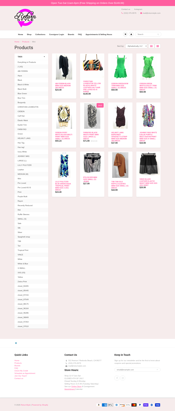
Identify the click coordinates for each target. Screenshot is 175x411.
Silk (19, 228)
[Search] (158, 34)
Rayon (20, 201)
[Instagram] (122, 378)
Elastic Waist (23, 120)
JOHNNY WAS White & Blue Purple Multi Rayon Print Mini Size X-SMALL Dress (148, 136)
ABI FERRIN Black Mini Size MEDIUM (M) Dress (63, 86)
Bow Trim (21, 98)
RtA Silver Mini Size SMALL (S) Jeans (90, 179)
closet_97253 (23, 322)
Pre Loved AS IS (24, 188)
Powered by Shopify (40, 405)
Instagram (138, 9)
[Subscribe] (157, 370)
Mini (19, 179)
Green (20, 134)
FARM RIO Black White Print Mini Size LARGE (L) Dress (91, 135)
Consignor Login (56, 34)
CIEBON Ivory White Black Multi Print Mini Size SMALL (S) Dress (63, 135)
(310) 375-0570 (130, 13)
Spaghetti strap (24, 237)
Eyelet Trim (22, 125)
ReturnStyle (25, 405)
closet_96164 (23, 308)
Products (25, 42)
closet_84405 (23, 286)
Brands (71, 34)
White (20, 259)
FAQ (80, 34)
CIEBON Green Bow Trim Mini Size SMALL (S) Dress (119, 86)
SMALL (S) (22, 219)
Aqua (20, 76)
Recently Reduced (25, 205)
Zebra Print (22, 282)
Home (20, 34)
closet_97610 (23, 326)
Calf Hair (21, 116)
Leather (21, 170)
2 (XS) (20, 67)
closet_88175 (23, 304)
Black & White (23, 85)
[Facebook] (117, 378)
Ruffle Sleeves (23, 214)
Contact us (125, 9)
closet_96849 (23, 317)
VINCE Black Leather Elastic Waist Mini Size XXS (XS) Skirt (148, 182)
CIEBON (21, 111)
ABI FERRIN (23, 71)
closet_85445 (23, 290)
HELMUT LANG (24, 138)
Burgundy (21, 102)
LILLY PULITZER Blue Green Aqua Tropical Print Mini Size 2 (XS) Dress (63, 186)
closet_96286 (23, 313)
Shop (29, 34)
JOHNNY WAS (23, 156)
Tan (19, 246)
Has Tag (21, 143)
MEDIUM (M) (23, 174)
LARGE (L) (22, 161)
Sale (19, 223)
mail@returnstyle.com (152, 13)
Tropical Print (23, 250)
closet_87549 (23, 299)
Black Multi (22, 89)
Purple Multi (22, 196)
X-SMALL (21, 268)
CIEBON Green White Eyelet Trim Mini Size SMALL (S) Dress (148, 87)
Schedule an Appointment (24, 373)
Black (20, 80)
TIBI (19, 241)
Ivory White (22, 152)
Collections (40, 34)
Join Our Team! (20, 376)
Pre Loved (22, 183)
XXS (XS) (21, 273)
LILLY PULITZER (25, 165)
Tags (20, 57)
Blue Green (22, 93)
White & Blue (23, 264)
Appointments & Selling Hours (99, 34)
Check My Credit (21, 371)
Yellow (20, 277)
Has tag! (21, 147)
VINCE (20, 255)
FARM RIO (22, 129)
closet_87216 (23, 295)
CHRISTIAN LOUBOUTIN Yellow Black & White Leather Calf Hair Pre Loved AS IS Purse (92, 86)
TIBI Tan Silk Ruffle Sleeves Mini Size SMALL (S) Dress (119, 185)
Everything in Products (27, 62)
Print (19, 192)
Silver (20, 232)
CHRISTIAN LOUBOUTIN (28, 107)
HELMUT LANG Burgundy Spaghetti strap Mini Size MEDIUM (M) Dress (119, 136)
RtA (19, 210)
